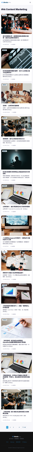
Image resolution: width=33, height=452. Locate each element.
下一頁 (24, 427)
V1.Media (24, 442)
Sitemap (12, 442)
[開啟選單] (30, 2)
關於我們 (18, 442)
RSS (7, 442)
